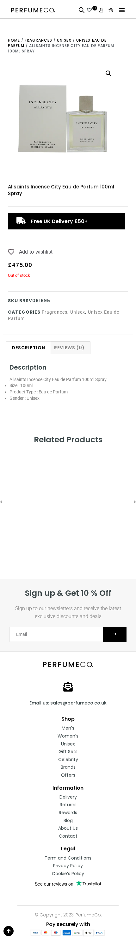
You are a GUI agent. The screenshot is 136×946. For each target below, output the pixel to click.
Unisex (64, 40)
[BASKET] (111, 10)
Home (14, 40)
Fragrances (38, 40)
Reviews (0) (69, 347)
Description (28, 347)
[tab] (28, 347)
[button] (122, 10)
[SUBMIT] (115, 634)
